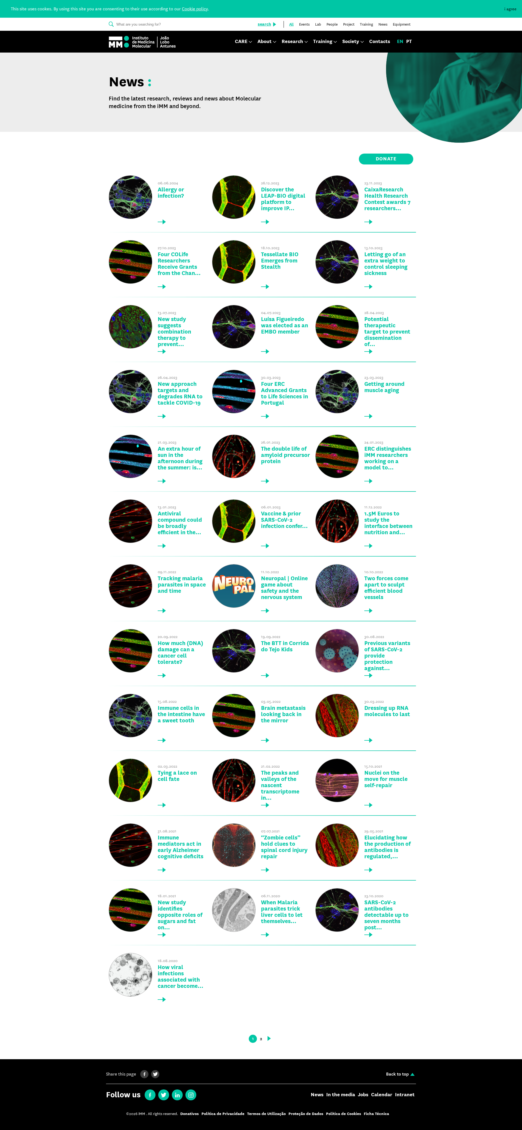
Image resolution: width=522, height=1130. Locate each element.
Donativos (189, 1114)
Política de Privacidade (222, 1114)
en (400, 41)
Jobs (363, 1095)
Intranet (405, 1095)
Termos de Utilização (266, 1114)
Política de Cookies (343, 1114)
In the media (340, 1095)
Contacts (379, 41)
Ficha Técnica (376, 1114)
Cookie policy (195, 9)
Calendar (381, 1095)
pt (409, 41)
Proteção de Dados (305, 1114)
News (317, 1095)
